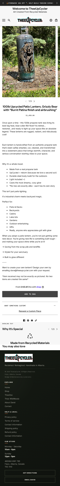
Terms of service (12, 421)
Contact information (13, 424)
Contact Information (13, 436)
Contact (8, 406)
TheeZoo (9, 395)
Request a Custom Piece (30, 311)
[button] (35, 320)
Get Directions (30, 473)
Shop (7, 391)
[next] (57, 3)
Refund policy (11, 432)
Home (7, 387)
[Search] (9, 20)
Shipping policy (11, 428)
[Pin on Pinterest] (28, 320)
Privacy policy (10, 417)
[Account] (50, 20)
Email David (30, 480)
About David (10, 402)
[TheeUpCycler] (30, 20)
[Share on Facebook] (24, 320)
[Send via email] (31, 320)
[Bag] (56, 20)
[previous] (3, 3)
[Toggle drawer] (3, 20)
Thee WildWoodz (12, 399)
